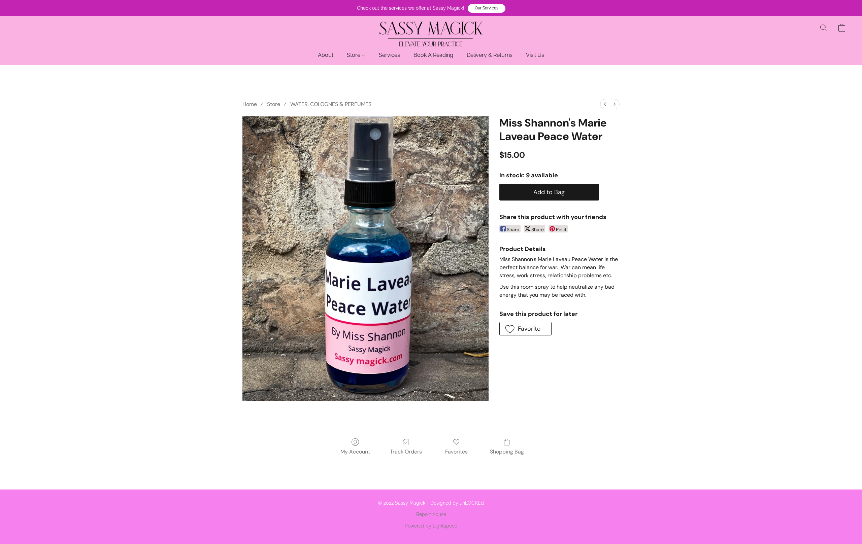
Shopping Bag (507, 451)
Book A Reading (433, 55)
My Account (355, 451)
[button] (486, 8)
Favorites (456, 451)
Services (389, 55)
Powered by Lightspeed (431, 526)
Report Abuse (431, 514)
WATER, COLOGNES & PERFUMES (330, 104)
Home (249, 104)
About (325, 55)
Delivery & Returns (489, 55)
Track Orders (406, 451)
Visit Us (535, 55)
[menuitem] (605, 104)
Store (354, 55)
